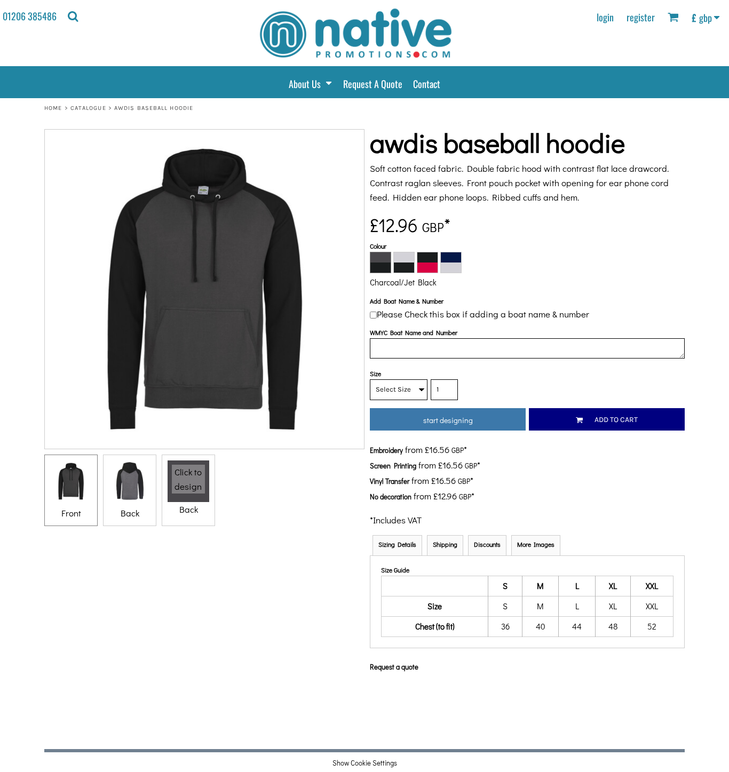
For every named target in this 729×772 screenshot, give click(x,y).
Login (605, 17)
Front (71, 513)
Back (130, 513)
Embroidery (386, 450)
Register (641, 17)
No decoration (390, 496)
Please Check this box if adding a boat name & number (483, 314)
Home (53, 108)
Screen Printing (393, 465)
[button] (72, 16)
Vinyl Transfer (389, 481)
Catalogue (88, 108)
